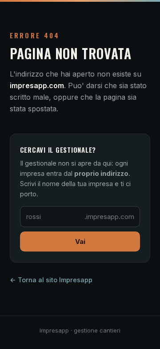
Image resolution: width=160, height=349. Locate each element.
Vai (80, 241)
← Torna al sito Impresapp (51, 280)
